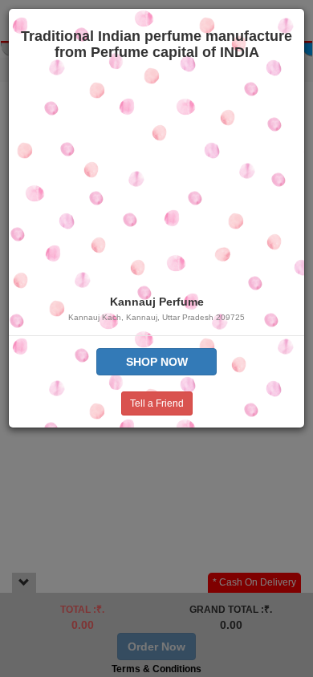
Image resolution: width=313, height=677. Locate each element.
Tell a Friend (157, 403)
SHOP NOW (157, 361)
